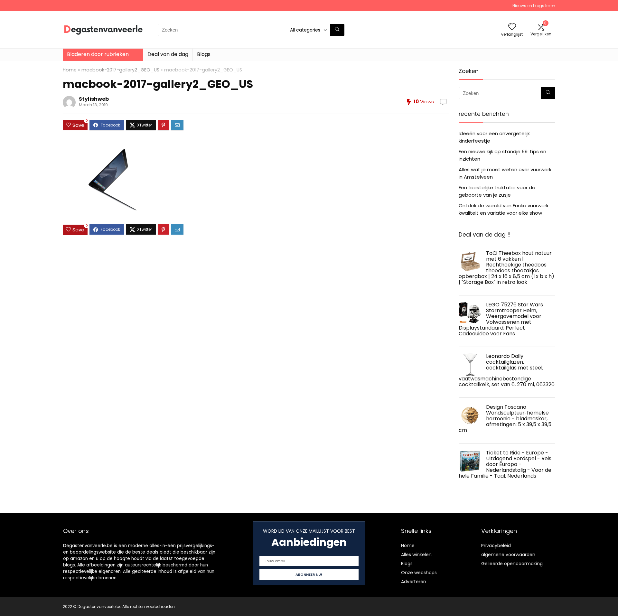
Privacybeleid (496, 545)
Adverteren (413, 581)
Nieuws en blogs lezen (533, 5)
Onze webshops (419, 572)
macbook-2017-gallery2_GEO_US (120, 70)
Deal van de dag (167, 54)
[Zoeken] (337, 30)
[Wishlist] (512, 27)
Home (70, 70)
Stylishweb (94, 99)
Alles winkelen (416, 554)
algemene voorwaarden (508, 554)
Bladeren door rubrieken (98, 54)
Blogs (204, 54)
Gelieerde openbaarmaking (512, 563)
